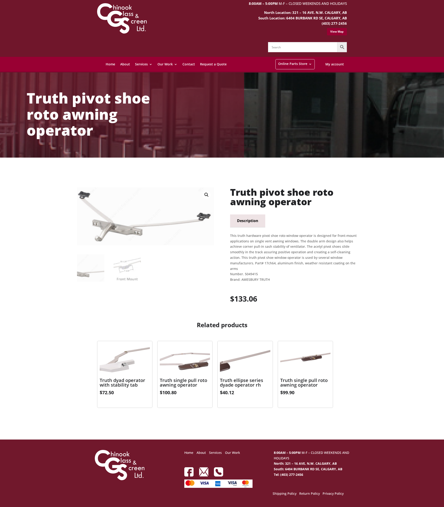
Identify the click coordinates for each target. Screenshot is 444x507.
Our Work (165, 64)
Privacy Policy (333, 494)
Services (141, 64)
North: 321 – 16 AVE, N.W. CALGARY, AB (305, 463)
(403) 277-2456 (334, 23)
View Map (337, 32)
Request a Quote (213, 64)
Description (247, 220)
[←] (79, 170)
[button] (206, 195)
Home (110, 64)
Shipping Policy (284, 494)
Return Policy (309, 494)
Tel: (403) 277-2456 (288, 474)
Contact (188, 64)
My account (334, 64)
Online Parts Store (292, 63)
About (125, 64)
